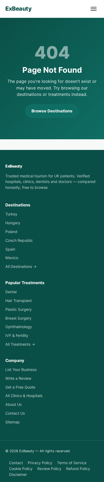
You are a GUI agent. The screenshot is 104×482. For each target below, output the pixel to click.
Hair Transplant (18, 300)
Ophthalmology (18, 326)
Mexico (11, 257)
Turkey (11, 214)
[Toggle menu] (94, 9)
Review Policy (49, 468)
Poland (11, 231)
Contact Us (15, 413)
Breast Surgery (18, 318)
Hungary (12, 222)
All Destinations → (21, 266)
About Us (13, 404)
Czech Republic (19, 240)
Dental (11, 291)
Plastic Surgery (18, 309)
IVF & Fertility (16, 335)
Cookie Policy (21, 468)
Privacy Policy (40, 462)
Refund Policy (78, 468)
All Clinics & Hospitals (23, 395)
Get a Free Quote (20, 387)
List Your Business (21, 369)
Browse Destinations (52, 110)
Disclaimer (18, 474)
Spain (10, 249)
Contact (16, 462)
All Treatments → (20, 344)
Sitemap (12, 422)
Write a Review (18, 378)
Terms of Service (71, 462)
